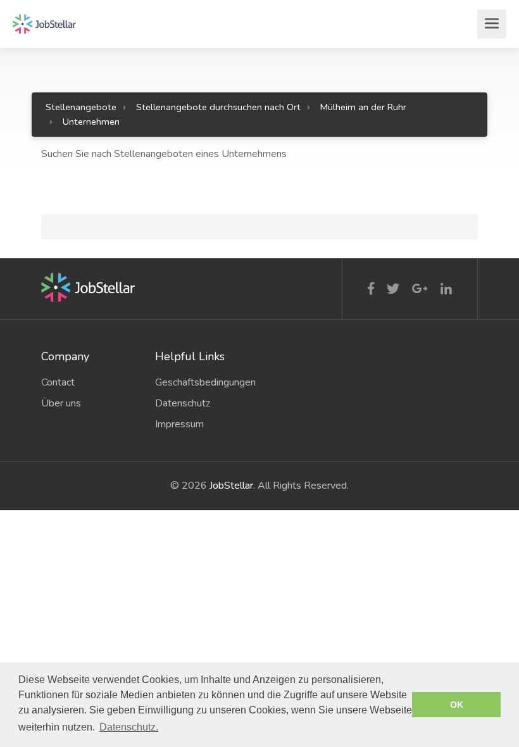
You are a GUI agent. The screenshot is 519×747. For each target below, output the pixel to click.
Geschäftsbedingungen (202, 382)
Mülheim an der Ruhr (363, 107)
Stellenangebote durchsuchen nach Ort (218, 107)
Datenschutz (182, 403)
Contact (58, 382)
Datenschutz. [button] (128, 727)
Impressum (179, 424)
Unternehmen (91, 121)
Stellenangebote (81, 107)
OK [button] (456, 705)
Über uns (61, 403)
